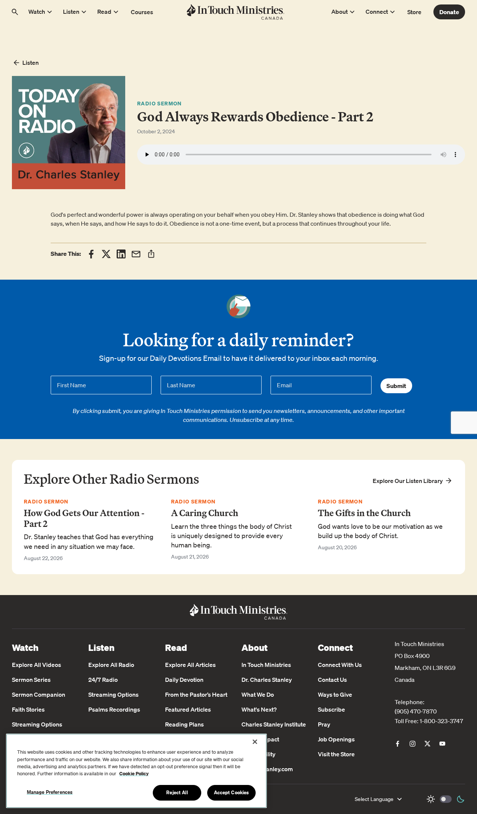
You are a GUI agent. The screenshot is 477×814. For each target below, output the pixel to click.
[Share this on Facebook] (91, 253)
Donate (449, 12)
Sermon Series (31, 679)
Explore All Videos (36, 664)
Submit (396, 385)
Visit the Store (336, 754)
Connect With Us (340, 664)
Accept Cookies (231, 792)
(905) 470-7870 (416, 711)
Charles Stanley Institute (273, 724)
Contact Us (332, 679)
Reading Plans (184, 724)
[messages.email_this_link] (136, 253)
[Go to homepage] (235, 11)
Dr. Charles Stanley (266, 679)
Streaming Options (37, 724)
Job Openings (336, 739)
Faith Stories (28, 709)
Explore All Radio (111, 664)
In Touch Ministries (266, 664)
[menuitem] (398, 744)
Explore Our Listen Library (408, 480)
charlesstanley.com (267, 769)
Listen (30, 62)
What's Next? (259, 709)
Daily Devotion (184, 679)
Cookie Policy (134, 774)
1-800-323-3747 (441, 721)
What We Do (257, 694)
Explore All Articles (190, 664)
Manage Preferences (50, 792)
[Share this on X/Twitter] (106, 253)
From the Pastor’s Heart (196, 694)
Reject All (176, 792)
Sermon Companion (38, 694)
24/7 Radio (103, 679)
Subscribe (331, 709)
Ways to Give (335, 694)
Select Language (374, 799)
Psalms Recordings (114, 709)
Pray (324, 724)
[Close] (255, 742)
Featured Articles (188, 709)
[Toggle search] (15, 12)
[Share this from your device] (151, 253)
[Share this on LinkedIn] (121, 253)
